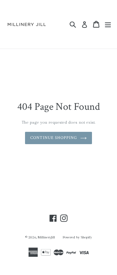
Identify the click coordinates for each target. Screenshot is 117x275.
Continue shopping (53, 138)
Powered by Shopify (77, 237)
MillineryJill (46, 237)
